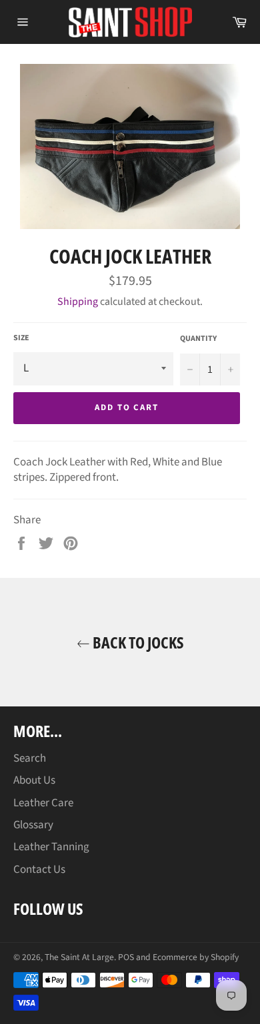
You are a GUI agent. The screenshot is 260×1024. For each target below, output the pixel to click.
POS (126, 957)
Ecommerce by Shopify (196, 957)
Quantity (198, 339)
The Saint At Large (79, 957)
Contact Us (39, 870)
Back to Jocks (137, 642)
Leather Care (43, 803)
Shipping (77, 301)
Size (21, 338)
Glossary (33, 825)
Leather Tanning (51, 847)
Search (29, 758)
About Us (34, 780)
